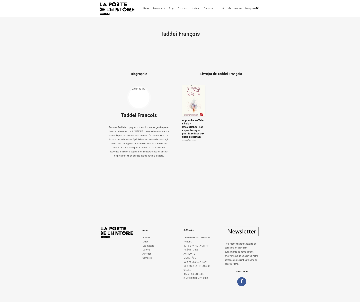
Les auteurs (159, 8)
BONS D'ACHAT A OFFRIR (196, 245)
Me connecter (235, 8)
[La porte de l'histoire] (118, 8)
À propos (182, 8)
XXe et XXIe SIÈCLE (194, 274)
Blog (171, 8)
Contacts (208, 8)
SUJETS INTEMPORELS (196, 278)
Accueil (146, 237)
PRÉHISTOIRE (191, 249)
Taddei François (139, 115)
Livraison (195, 8)
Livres (146, 8)
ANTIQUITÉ (189, 253)
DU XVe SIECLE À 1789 (195, 262)
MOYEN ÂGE (190, 258)
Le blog (146, 249)
